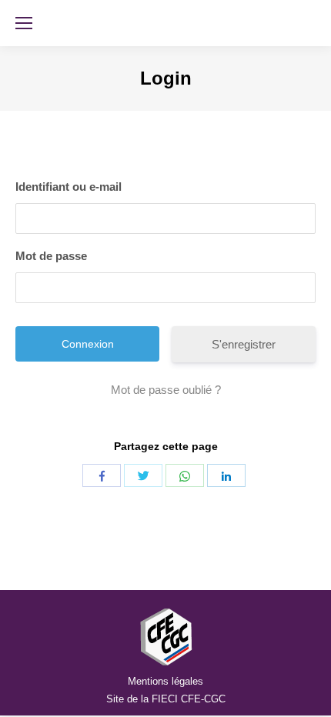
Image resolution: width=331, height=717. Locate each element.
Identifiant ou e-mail (68, 186)
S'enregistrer (244, 344)
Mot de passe (51, 255)
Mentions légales (165, 681)
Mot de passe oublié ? (166, 389)
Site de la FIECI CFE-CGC (166, 699)
